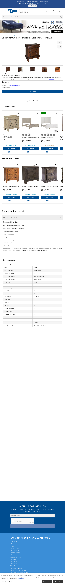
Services (13, 559)
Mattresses (14, 544)
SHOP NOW (32, 5)
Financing (13, 561)
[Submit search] (61, 17)
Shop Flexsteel (15, 553)
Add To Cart (32, 91)
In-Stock (13, 546)
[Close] (62, 575)
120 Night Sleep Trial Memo (19, 572)
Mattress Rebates (16, 568)
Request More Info (33, 100)
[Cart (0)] (60, 11)
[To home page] (18, 11)
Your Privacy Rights (7, 581)
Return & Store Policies (18, 570)
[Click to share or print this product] (59, 42)
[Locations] (47, 11)
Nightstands (16, 35)
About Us (13, 564)
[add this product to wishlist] (59, 46)
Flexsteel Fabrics (15, 555)
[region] (32, 579)
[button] (5, 11)
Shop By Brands (15, 557)
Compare (12, 151)
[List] (40, 11)
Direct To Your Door (16, 548)
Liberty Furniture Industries (14, 85)
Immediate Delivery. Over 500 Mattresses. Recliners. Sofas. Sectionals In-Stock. (32, 2)
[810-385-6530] (53, 11)
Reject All (57, 581)
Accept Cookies (47, 581)
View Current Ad (15, 566)
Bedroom (10, 35)
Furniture (4, 35)
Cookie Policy (20, 578)
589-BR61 (8, 87)
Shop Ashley (14, 550)
